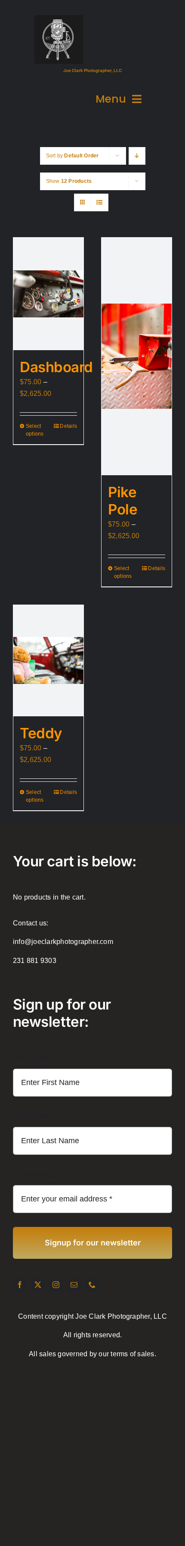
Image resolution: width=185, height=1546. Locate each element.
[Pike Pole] (137, 356)
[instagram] (56, 1285)
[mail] (74, 1285)
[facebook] (20, 1285)
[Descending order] (137, 156)
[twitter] (38, 1285)
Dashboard (56, 367)
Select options (35, 430)
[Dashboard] (48, 294)
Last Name (30, 1116)
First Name (30, 1058)
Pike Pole (122, 500)
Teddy (41, 733)
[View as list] (99, 202)
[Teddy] (48, 660)
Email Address (38, 1174)
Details (68, 426)
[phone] (92, 1285)
